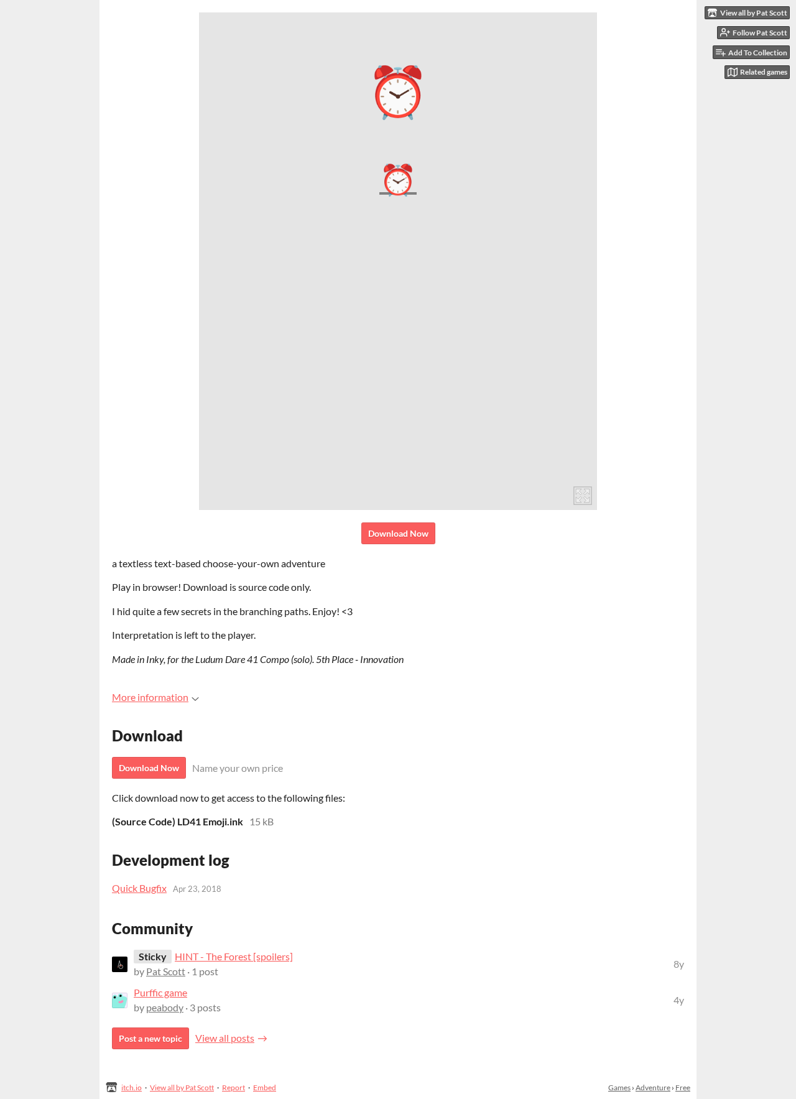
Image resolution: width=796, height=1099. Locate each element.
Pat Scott (165, 971)
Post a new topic (150, 1038)
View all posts (224, 1038)
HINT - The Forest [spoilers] (234, 956)
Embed (264, 1087)
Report (233, 1087)
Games (619, 1087)
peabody (164, 1007)
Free (682, 1087)
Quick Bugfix (139, 888)
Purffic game (160, 992)
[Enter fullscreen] (582, 495)
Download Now (398, 533)
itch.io (131, 1087)
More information (150, 697)
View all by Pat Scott (182, 1087)
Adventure (653, 1087)
